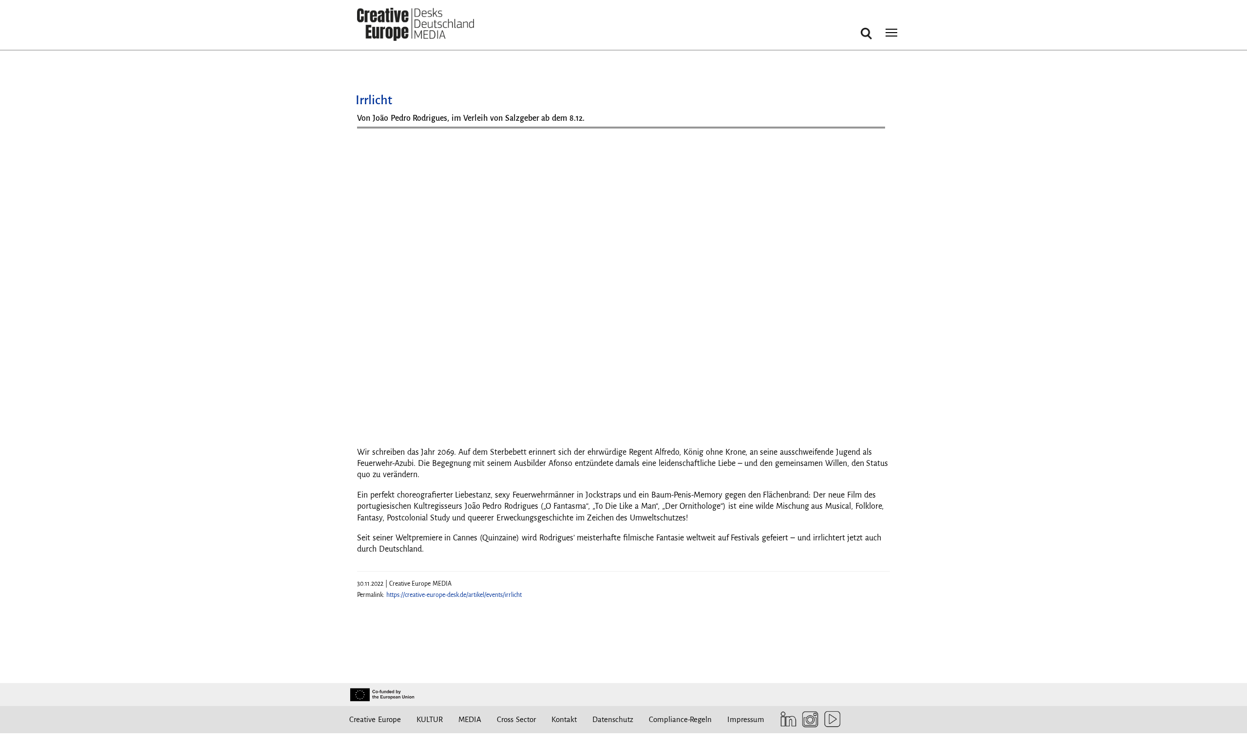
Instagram (808, 719)
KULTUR (429, 719)
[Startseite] (415, 24)
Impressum (745, 719)
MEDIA (469, 719)
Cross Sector (516, 719)
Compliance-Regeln (680, 719)
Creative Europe (375, 719)
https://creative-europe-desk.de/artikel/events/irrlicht (454, 595)
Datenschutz (612, 719)
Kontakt (564, 719)
